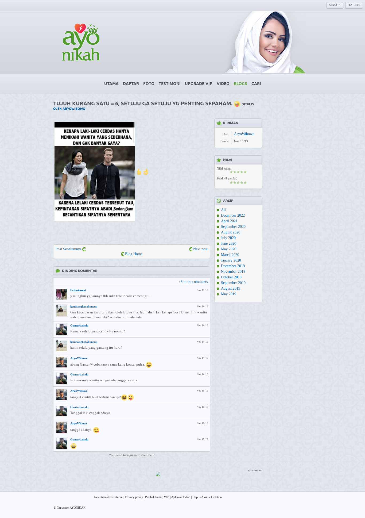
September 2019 (233, 283)
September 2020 (233, 227)
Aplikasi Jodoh (180, 497)
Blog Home (133, 254)
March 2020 (230, 255)
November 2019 (233, 272)
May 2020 (228, 249)
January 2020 (231, 260)
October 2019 (231, 277)
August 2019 (230, 288)
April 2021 (229, 221)
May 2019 (228, 294)
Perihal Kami (153, 497)
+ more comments (193, 282)
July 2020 (228, 238)
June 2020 (228, 243)
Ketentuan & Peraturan (108, 497)
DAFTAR (354, 5)
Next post (200, 249)
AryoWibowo (79, 358)
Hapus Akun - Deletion (207, 497)
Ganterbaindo (79, 325)
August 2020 (230, 232)
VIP (166, 497)
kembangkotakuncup (83, 306)
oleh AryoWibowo (69, 109)
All (223, 210)
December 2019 (233, 266)
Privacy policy (134, 497)
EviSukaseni (78, 290)
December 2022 (233, 215)
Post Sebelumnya (68, 249)
